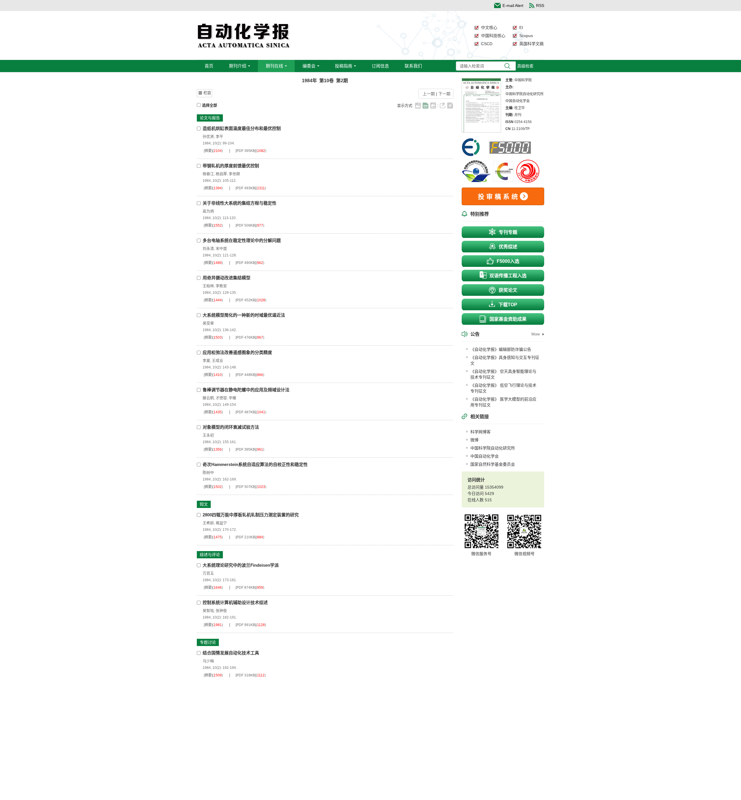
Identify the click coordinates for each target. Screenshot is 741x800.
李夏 (206, 360)
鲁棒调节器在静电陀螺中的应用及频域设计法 (246, 389)
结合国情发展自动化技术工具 (231, 652)
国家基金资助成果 (508, 319)
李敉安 (221, 286)
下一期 (445, 93)
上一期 (427, 93)
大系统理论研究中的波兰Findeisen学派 (241, 565)
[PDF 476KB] (246, 337)
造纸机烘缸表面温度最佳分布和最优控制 (242, 128)
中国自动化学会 (484, 456)
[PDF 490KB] (246, 263)
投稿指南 (343, 65)
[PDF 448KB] (246, 375)
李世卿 (234, 174)
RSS (540, 5)
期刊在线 (274, 65)
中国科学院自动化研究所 (492, 448)
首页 (209, 65)
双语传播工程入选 (508, 275)
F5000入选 (508, 261)
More (536, 334)
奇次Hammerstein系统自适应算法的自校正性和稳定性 (255, 464)
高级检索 (525, 66)
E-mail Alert (512, 5)
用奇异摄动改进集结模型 (226, 277)
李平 (219, 136)
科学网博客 (480, 432)
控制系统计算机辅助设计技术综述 (235, 602)
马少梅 (208, 661)
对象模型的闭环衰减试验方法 (231, 427)
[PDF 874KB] (246, 588)
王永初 (208, 435)
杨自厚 (221, 174)
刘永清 (208, 248)
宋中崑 (221, 248)
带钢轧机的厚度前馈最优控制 (231, 165)
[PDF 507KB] (246, 487)
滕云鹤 (208, 398)
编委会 (309, 65)
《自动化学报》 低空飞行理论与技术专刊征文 (503, 388)
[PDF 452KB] (246, 300)
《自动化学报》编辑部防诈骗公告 (500, 349)
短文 (204, 504)
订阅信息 (380, 65)
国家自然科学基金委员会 (492, 464)
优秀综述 (508, 246)
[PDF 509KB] (246, 225)
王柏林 (208, 286)
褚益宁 (221, 523)
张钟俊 (221, 610)
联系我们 (413, 65)
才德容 (221, 398)
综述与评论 (210, 554)
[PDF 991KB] (246, 625)
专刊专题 (508, 232)
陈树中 (208, 472)
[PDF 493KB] (246, 188)
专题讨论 (208, 642)
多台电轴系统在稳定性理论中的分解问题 (242, 240)
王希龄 (208, 523)
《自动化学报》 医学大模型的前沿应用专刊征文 (503, 402)
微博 (474, 440)
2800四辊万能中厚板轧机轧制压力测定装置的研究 (251, 514)
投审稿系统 (499, 196)
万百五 (208, 573)
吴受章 (208, 323)
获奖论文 (508, 290)
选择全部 (209, 105)
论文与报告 (210, 117)
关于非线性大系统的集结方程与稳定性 (239, 203)
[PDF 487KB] (246, 412)
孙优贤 (208, 136)
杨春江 (208, 174)
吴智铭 (208, 610)
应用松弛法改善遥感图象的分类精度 (237, 352)
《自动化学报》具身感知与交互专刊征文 (504, 360)
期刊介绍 (237, 65)
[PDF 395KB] (246, 151)
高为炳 (208, 211)
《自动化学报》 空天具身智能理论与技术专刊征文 (503, 374)
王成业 (217, 360)
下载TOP (507, 304)
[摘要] (208, 151)
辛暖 (232, 398)
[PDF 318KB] (246, 675)
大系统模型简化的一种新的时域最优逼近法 (244, 315)
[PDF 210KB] (246, 537)
